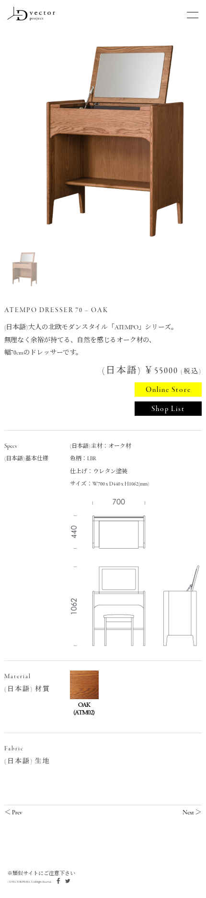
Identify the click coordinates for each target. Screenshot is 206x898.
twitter (67, 881)
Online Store (168, 390)
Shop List (168, 409)
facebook (57, 881)
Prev (17, 813)
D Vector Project (31, 14)
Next (188, 813)
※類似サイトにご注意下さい (41, 874)
